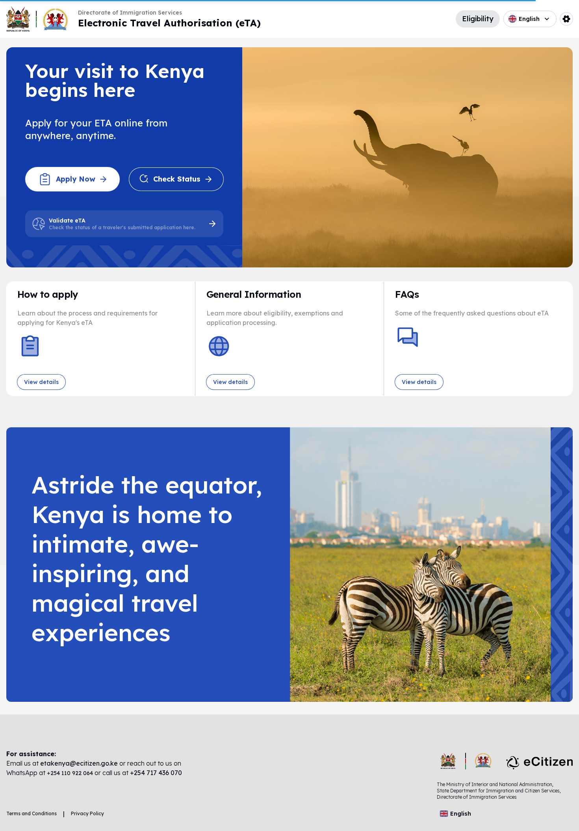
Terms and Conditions (31, 813)
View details (41, 382)
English (529, 18)
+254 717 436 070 (156, 773)
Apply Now (75, 179)
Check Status (176, 179)
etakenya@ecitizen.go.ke (79, 763)
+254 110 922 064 (71, 773)
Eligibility (478, 18)
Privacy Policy (87, 813)
